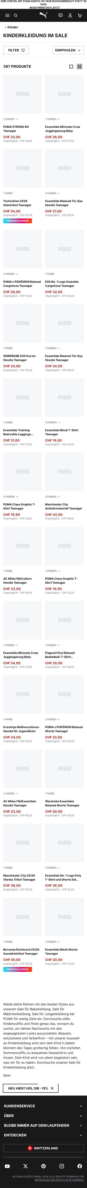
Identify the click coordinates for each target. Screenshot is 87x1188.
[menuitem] (7, 1166)
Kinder (12, 27)
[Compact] (71, 66)
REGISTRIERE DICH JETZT (45, 7)
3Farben (51, 422)
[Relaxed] (79, 66)
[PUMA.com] (43, 15)
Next (7, 1075)
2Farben (9, 119)
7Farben (50, 119)
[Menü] (7, 15)
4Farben (9, 496)
